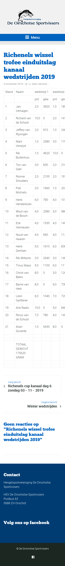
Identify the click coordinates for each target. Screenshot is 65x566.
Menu (35, 37)
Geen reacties (39, 84)
